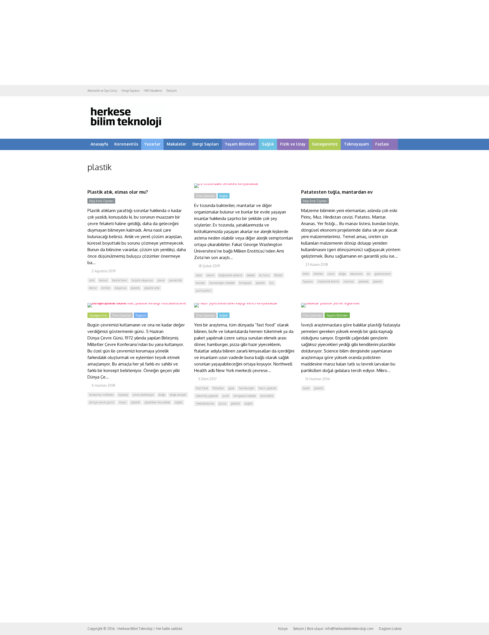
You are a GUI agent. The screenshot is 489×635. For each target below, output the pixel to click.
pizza (222, 403)
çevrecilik (175, 280)
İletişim (171, 91)
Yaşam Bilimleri (240, 144)
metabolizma (205, 403)
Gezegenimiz (325, 144)
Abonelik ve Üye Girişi (102, 91)
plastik (135, 288)
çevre (160, 280)
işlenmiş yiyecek (207, 396)
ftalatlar (218, 388)
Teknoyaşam (356, 144)
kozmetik (266, 396)
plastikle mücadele (157, 402)
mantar (349, 281)
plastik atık (152, 288)
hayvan (308, 281)
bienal (103, 280)
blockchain (119, 280)
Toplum (141, 315)
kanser (200, 283)
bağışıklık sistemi (230, 275)
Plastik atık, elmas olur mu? (117, 192)
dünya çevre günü (101, 402)
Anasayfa (99, 144)
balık (306, 388)
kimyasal (245, 283)
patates (363, 281)
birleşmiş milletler (101, 395)
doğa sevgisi (178, 395)
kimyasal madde (244, 396)
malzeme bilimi (328, 281)
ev (368, 274)
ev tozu (264, 275)
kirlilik (105, 288)
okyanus (120, 288)
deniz (93, 288)
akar (199, 275)
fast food (202, 388)
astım (210, 275)
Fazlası (382, 144)
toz (271, 283)
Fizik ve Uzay (293, 144)
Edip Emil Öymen (101, 201)
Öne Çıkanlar (205, 196)
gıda (231, 388)
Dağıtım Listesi (390, 629)
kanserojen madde (222, 283)
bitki (306, 274)
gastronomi (383, 274)
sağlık (179, 402)
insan (122, 402)
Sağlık (268, 144)
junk (225, 396)
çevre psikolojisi (143, 395)
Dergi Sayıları (130, 91)
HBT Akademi (153, 91)
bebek (251, 275)
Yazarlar (152, 144)
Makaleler (176, 144)
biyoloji (123, 395)
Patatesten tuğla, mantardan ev (337, 192)
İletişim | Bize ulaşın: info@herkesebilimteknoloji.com (333, 629)
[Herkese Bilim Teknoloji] (126, 129)
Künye (283, 629)
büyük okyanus (142, 280)
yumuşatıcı (203, 290)
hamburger (246, 388)
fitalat (278, 275)
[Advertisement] (244, 42)
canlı (331, 274)
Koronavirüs (126, 144)
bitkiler (318, 274)
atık (92, 280)
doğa (342, 274)
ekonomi (356, 274)
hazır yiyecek (267, 388)
